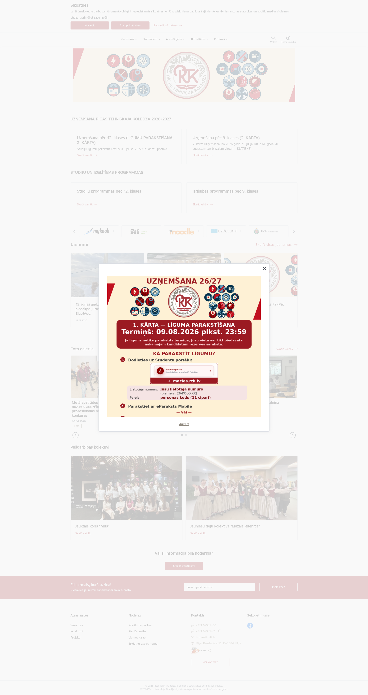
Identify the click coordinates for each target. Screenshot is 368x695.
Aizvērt (184, 424)
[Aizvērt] (264, 268)
